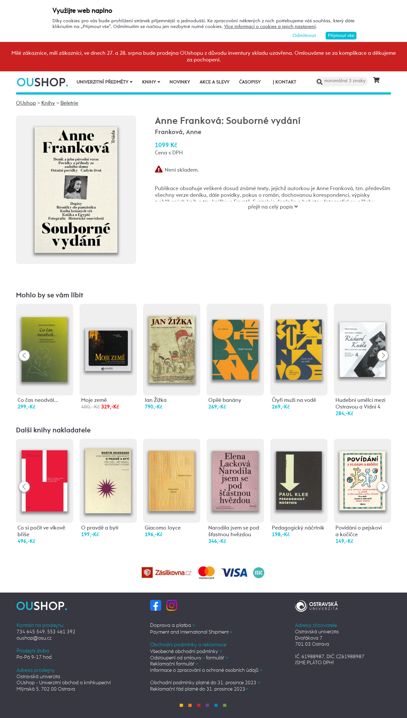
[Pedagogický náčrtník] (299, 473)
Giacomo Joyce (163, 528)
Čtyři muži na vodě (294, 400)
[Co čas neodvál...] (44, 342)
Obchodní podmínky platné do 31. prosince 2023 (205, 683)
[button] (382, 355)
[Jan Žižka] (172, 342)
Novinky (179, 82)
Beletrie (69, 103)
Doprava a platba (172, 625)
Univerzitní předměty (103, 82)
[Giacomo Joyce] (172, 474)
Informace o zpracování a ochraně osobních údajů (206, 670)
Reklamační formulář (174, 664)
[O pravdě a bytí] (108, 477)
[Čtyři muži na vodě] (299, 339)
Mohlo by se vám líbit (49, 295)
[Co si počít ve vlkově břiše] (44, 475)
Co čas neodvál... (37, 400)
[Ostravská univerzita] (316, 605)
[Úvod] (43, 82)
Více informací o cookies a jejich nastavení (270, 26)
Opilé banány (224, 400)
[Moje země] (108, 330)
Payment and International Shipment (191, 632)
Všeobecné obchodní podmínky (186, 651)
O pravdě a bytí (99, 528)
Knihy (149, 82)
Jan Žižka (156, 400)
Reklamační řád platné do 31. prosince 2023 (199, 689)
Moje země (94, 400)
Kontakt (284, 82)
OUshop (26, 103)
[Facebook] (155, 605)
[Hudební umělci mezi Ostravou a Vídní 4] (362, 336)
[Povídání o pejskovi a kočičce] (362, 474)
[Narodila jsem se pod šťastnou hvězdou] (235, 474)
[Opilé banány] (235, 339)
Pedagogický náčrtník (298, 528)
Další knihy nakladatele (53, 430)
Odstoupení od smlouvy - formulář (189, 658)
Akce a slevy (215, 82)
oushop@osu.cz (34, 638)
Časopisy (250, 82)
